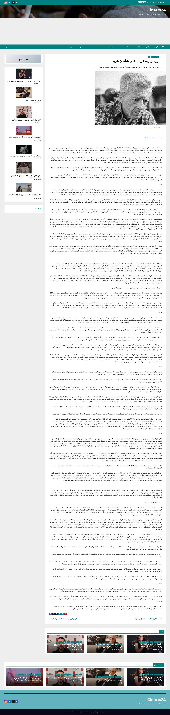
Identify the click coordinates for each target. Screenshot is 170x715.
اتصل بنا (71, 47)
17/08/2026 (76, 683)
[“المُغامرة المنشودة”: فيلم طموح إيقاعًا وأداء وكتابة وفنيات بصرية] (24, 187)
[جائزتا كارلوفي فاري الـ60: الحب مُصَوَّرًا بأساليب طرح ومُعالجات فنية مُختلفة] (24, 168)
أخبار (147, 47)
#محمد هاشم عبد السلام (110, 67)
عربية (148, 641)
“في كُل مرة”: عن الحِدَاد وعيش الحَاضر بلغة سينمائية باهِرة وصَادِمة (26, 678)
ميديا (101, 47)
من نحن (82, 47)
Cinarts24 (156, 10)
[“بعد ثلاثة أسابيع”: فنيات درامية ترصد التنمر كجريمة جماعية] (24, 149)
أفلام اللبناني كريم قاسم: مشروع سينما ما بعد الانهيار (68, 645)
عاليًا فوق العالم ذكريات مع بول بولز (147, 618)
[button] (6, 47)
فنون (119, 47)
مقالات (153, 57)
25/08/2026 (157, 683)
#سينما (120, 67)
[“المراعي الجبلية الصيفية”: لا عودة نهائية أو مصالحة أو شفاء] (24, 74)
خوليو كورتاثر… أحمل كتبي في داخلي (64, 618)
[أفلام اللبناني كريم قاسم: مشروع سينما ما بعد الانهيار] (24, 112)
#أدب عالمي (141, 67)
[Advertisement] (85, 31)
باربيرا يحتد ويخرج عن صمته (110, 646)
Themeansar (101, 712)
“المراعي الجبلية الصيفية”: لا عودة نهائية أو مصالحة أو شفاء (147, 645)
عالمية (151, 641)
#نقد (100, 67)
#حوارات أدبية (127, 67)
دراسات (72, 641)
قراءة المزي (38, 208)
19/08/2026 (117, 683)
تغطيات (138, 47)
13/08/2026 (36, 683)
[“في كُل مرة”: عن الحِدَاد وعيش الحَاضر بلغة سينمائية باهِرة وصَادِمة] (24, 130)
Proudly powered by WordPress (74, 712)
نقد (149, 57)
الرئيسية (156, 47)
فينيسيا (104, 644)
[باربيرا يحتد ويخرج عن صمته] (24, 92)
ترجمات (110, 47)
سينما (128, 47)
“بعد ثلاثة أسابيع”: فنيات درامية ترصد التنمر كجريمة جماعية (24, 156)
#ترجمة (134, 67)
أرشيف (92, 47)
